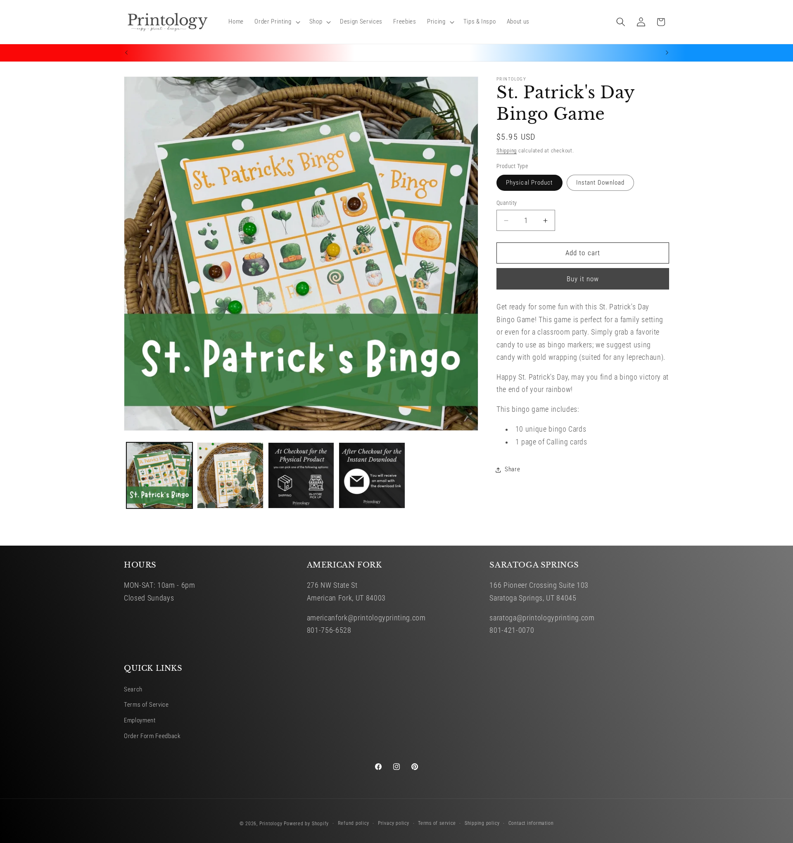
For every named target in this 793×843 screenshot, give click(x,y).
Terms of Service (146, 704)
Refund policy (353, 823)
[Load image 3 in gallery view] (301, 475)
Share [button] (512, 469)
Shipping (506, 150)
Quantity (506, 202)
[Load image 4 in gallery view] (372, 475)
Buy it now (583, 279)
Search (133, 689)
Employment (140, 720)
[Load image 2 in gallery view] (230, 475)
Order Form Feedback (152, 736)
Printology (271, 823)
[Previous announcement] (126, 53)
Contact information (531, 823)
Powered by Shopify (306, 823)
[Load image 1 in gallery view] (159, 475)
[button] (276, 21)
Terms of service (437, 823)
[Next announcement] (667, 53)
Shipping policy (482, 823)
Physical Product (529, 182)
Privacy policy (393, 823)
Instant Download (600, 182)
